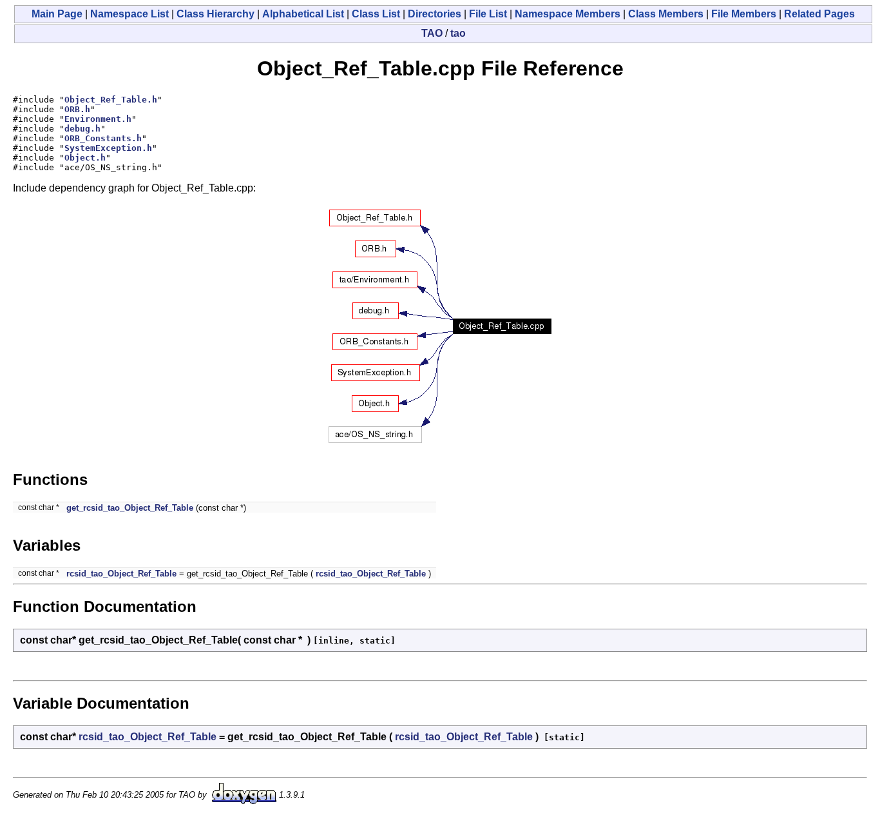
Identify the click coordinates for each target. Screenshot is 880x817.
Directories (434, 13)
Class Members (665, 13)
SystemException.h (108, 148)
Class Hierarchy (215, 13)
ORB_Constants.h (103, 138)
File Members (743, 13)
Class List (376, 13)
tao (458, 33)
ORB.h (77, 109)
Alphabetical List (303, 13)
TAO (432, 33)
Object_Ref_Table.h (110, 99)
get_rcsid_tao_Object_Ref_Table (129, 508)
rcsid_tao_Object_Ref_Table (121, 573)
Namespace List (129, 13)
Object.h (85, 157)
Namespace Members (567, 13)
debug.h (82, 128)
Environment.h (97, 119)
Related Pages (819, 13)
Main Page (57, 13)
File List (488, 13)
